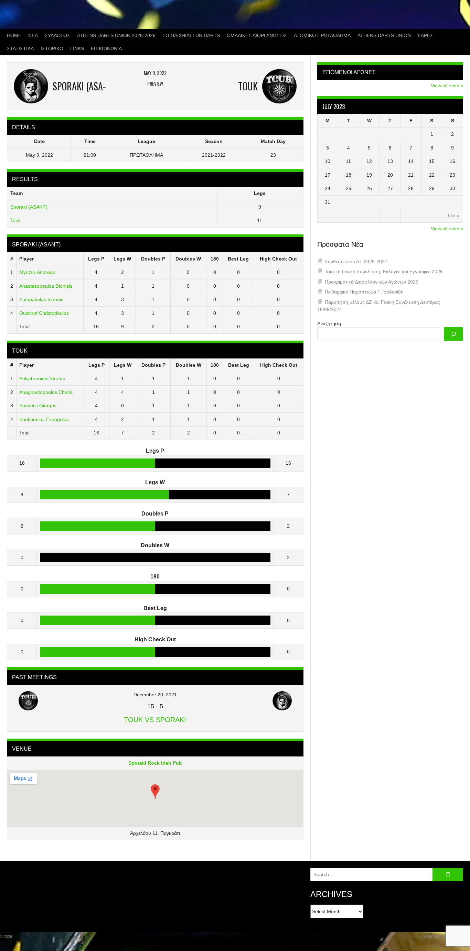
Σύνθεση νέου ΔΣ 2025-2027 (356, 261)
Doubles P (153, 259)
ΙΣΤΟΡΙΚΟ (52, 48)
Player (26, 259)
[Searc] (453, 334)
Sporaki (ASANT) (28, 207)
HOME (14, 35)
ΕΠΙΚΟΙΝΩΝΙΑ (106, 48)
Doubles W (188, 259)
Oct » (454, 215)
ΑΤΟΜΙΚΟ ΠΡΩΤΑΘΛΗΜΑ (322, 35)
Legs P (96, 259)
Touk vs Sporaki (155, 719)
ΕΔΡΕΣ (425, 35)
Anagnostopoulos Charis (46, 392)
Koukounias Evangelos (44, 419)
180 (215, 259)
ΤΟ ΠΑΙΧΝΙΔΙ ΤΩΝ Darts (191, 35)
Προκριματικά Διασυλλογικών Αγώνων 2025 (371, 282)
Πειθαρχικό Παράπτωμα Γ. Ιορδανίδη (364, 292)
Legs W (122, 259)
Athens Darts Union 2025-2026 (116, 35)
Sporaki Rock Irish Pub (155, 763)
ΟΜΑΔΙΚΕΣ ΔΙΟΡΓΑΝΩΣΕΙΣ (257, 35)
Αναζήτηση (329, 323)
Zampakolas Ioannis (41, 299)
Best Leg (238, 259)
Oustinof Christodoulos (44, 313)
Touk (15, 220)
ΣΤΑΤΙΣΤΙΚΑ (20, 48)
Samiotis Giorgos (37, 405)
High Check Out (278, 259)
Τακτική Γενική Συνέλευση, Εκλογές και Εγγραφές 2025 (384, 271)
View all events (447, 85)
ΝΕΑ (33, 35)
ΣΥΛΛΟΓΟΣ (57, 35)
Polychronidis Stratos (42, 378)
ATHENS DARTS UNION (384, 35)
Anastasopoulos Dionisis (45, 286)
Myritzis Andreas (37, 272)
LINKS (77, 48)
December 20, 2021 (155, 694)
